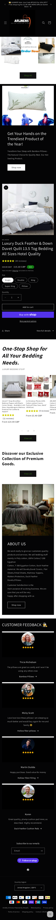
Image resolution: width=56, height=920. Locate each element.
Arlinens (11, 908)
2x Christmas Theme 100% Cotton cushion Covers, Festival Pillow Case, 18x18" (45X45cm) (36, 404)
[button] (5, 23)
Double (21, 280)
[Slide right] (34, 431)
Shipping (15, 270)
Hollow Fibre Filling (27, 778)
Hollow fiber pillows (26, 730)
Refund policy (36, 908)
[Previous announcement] (5, 4)
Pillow (25, 286)
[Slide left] (22, 431)
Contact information (43, 912)
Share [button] (7, 331)
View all (28, 438)
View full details (44, 331)
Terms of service (13, 912)
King (33, 280)
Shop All (28, 75)
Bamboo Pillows (26, 676)
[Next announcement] (51, 4)
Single (8, 280)
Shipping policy (27, 912)
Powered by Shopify (22, 908)
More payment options (28, 321)
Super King (10, 286)
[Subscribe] (42, 851)
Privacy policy (48, 908)
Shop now (16, 167)
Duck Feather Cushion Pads (26, 828)
